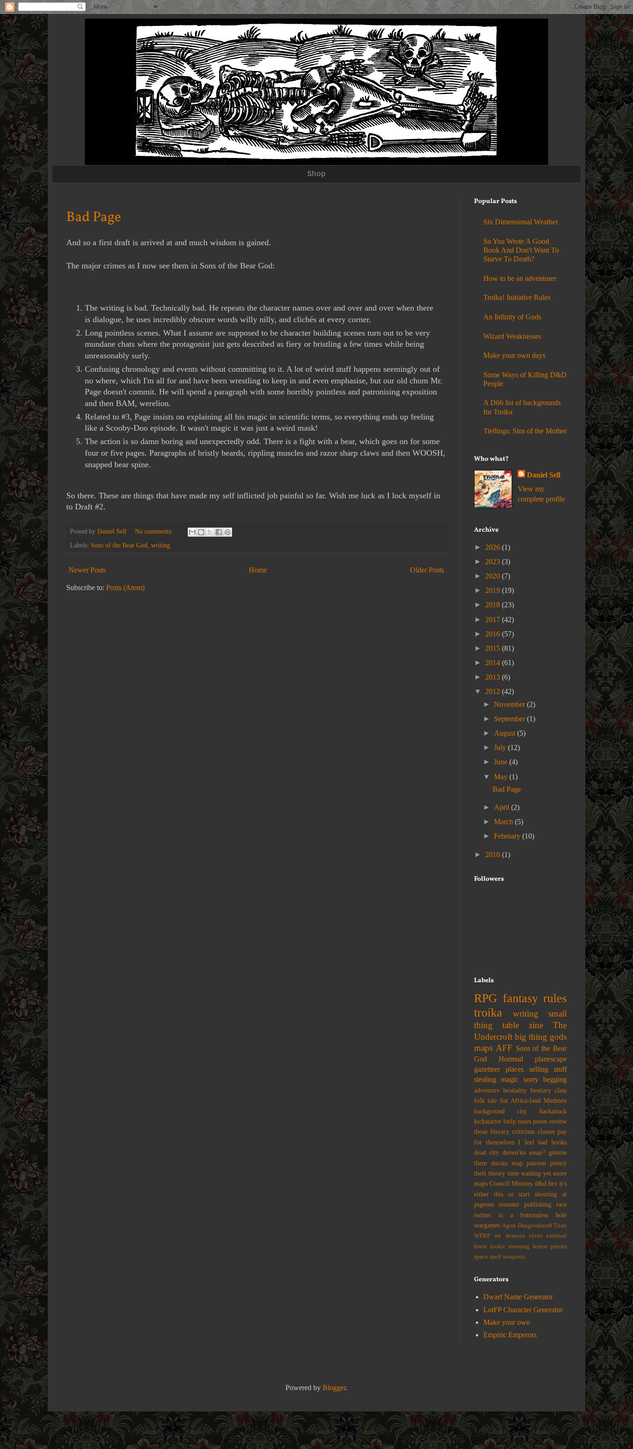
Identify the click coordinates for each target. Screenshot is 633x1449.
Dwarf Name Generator (518, 1297)
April (502, 807)
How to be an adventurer (519, 278)
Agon (509, 1225)
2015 (493, 648)
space (481, 1256)
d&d (540, 1183)
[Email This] (192, 532)
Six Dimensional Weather (520, 222)
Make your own (506, 1322)
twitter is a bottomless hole (520, 1215)
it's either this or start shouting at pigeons (520, 1194)
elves (535, 1236)
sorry (531, 1079)
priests (559, 1246)
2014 (493, 663)
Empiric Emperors (510, 1335)
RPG (485, 998)
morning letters (528, 1246)
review (558, 1121)
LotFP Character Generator (523, 1310)
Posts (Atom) (125, 587)
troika (488, 1012)
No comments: (155, 531)
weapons (514, 1256)
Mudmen (555, 1100)
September (510, 719)
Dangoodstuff (535, 1225)
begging (555, 1079)
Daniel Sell (543, 475)
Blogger (334, 1388)
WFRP (482, 1236)
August (505, 733)
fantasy (520, 998)
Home (258, 570)
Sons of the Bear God (119, 545)
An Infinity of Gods (512, 317)
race (561, 1204)
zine (536, 1025)
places (515, 1069)
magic (510, 1079)
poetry (558, 1163)
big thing (531, 1037)
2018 (493, 605)
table (510, 1025)
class (561, 1090)
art (497, 1236)
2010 (493, 854)
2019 (493, 590)
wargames (487, 1225)
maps (483, 1048)
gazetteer (487, 1069)
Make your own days (514, 355)
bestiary (541, 1090)
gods (558, 1037)
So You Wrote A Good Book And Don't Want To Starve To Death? (521, 250)
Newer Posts (87, 570)
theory (496, 1173)
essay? (537, 1152)
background (489, 1111)
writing (160, 545)
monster (509, 1204)
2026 (493, 547)
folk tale (485, 1100)
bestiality (515, 1090)
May (501, 777)
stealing (485, 1079)
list (504, 1100)
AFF (504, 1048)
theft (480, 1173)
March (504, 822)
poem (540, 1121)
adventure (487, 1090)
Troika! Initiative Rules (517, 297)
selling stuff (548, 1069)
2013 (493, 677)
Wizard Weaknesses (512, 336)
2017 (493, 619)
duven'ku (514, 1152)
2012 (493, 691)
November (510, 704)
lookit (497, 1246)
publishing (537, 1204)
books (559, 1142)
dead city (486, 1152)
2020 (493, 576)
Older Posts (427, 570)
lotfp (509, 1121)
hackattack (553, 1111)
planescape (551, 1059)
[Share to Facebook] (218, 532)
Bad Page (93, 217)
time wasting (524, 1173)
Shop (316, 174)
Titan (560, 1225)
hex (552, 1183)
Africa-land (526, 1100)
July (501, 747)
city (522, 1111)
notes (524, 1121)
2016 (493, 634)
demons (515, 1236)
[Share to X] (210, 532)
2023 (493, 562)
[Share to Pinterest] (227, 532)
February (508, 836)
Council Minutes (510, 1183)
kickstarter (487, 1121)
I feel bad (532, 1142)
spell (495, 1256)
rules (555, 998)
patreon (536, 1163)
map (517, 1163)
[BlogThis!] (201, 532)
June (501, 762)
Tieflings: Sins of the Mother (525, 431)
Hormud (511, 1059)
